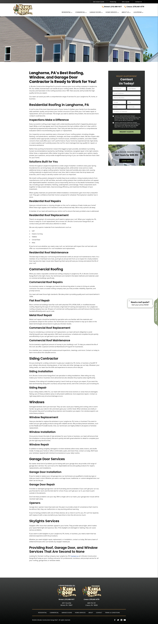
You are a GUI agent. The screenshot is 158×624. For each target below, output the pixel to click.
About (91, 612)
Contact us (75, 556)
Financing (113, 2)
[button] (67, 12)
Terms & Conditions (112, 612)
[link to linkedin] (121, 620)
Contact (99, 612)
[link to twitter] (118, 620)
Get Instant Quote (98, 2)
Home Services (80, 612)
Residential (42, 612)
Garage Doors (67, 612)
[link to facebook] (115, 620)
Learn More (127, 161)
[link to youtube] (125, 620)
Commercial (54, 612)
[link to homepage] (35, 9)
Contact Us (138, 2)
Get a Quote (125, 2)
